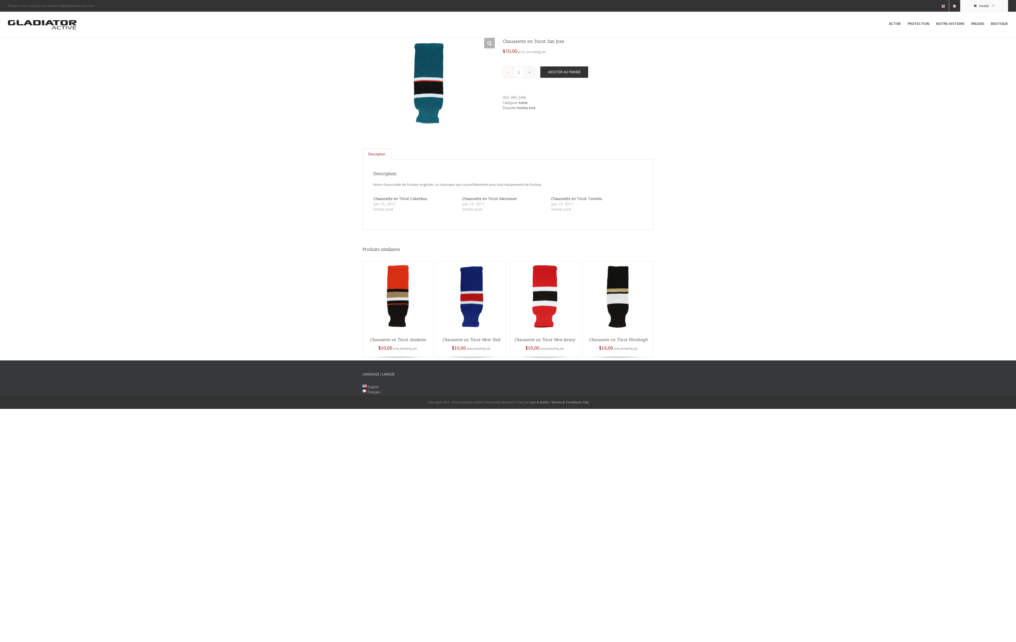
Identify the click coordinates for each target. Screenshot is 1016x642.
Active (523, 103)
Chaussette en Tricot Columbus (400, 198)
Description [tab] (376, 154)
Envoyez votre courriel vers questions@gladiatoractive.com (51, 6)
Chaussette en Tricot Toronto (576, 198)
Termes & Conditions (566, 402)
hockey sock (526, 108)
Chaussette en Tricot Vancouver (489, 198)
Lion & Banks (539, 402)
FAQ (586, 402)
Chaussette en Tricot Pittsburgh (618, 339)
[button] (489, 43)
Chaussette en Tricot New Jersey (544, 339)
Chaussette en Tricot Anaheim (398, 339)
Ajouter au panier (564, 72)
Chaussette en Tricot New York (471, 339)
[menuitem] (943, 6)
